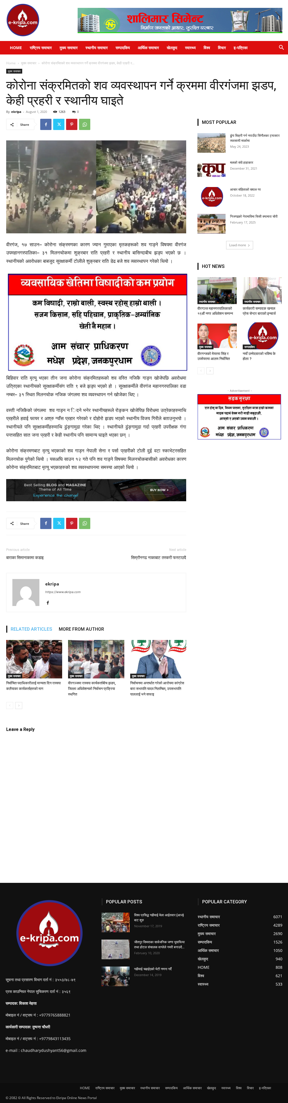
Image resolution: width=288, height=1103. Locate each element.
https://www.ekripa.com (63, 592)
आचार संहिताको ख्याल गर (245, 190)
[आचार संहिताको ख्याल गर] (211, 197)
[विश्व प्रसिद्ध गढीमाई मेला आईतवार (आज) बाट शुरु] (116, 922)
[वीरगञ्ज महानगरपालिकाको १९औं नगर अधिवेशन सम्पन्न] (217, 290)
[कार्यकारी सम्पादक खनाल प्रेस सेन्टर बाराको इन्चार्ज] (262, 290)
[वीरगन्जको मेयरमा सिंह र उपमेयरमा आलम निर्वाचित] (217, 335)
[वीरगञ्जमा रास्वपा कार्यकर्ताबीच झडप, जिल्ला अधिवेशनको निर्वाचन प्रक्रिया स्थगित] (96, 659)
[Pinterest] (71, 124)
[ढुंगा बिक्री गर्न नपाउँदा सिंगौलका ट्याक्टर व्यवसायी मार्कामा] (211, 143)
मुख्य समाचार (69, 47)
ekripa (16, 112)
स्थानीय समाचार (97, 47)
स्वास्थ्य (190, 47)
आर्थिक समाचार (148, 47)
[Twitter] (58, 124)
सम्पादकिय (123, 47)
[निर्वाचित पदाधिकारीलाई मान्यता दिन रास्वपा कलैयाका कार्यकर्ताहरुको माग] (34, 659)
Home (11, 63)
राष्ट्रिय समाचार (41, 47)
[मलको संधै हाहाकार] (211, 168)
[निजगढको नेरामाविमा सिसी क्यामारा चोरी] (211, 224)
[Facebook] (45, 124)
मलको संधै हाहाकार (241, 163)
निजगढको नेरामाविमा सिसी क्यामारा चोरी (254, 216)
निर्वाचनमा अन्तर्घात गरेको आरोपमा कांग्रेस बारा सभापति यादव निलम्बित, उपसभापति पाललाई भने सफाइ (157, 688)
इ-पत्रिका (241, 47)
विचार (222, 47)
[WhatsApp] (84, 124)
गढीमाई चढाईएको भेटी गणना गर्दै (153, 969)
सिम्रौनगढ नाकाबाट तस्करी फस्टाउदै (158, 557)
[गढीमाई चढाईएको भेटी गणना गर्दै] (116, 976)
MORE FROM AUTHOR (81, 629)
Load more (237, 245)
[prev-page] (9, 705)
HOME (16, 47)
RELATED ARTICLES (31, 629)
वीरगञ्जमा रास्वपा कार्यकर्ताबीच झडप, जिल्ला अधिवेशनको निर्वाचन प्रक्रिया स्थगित (92, 688)
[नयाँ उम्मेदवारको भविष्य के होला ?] (262, 335)
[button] (281, 48)
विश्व (207, 47)
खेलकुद (172, 47)
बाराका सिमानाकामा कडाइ (25, 557)
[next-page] (18, 705)
